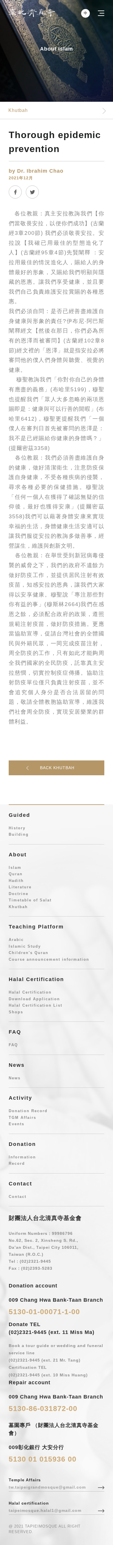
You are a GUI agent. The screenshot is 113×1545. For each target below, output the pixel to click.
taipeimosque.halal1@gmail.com (45, 1510)
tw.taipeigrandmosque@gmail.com (47, 1487)
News (15, 1078)
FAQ (13, 1045)
